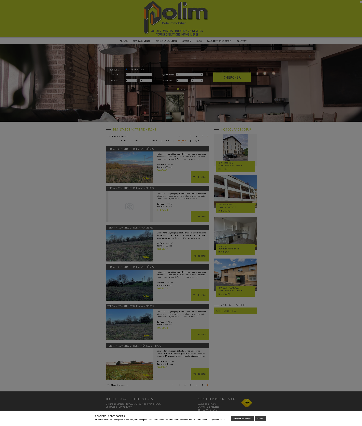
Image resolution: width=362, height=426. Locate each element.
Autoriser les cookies (242, 419)
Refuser (260, 419)
